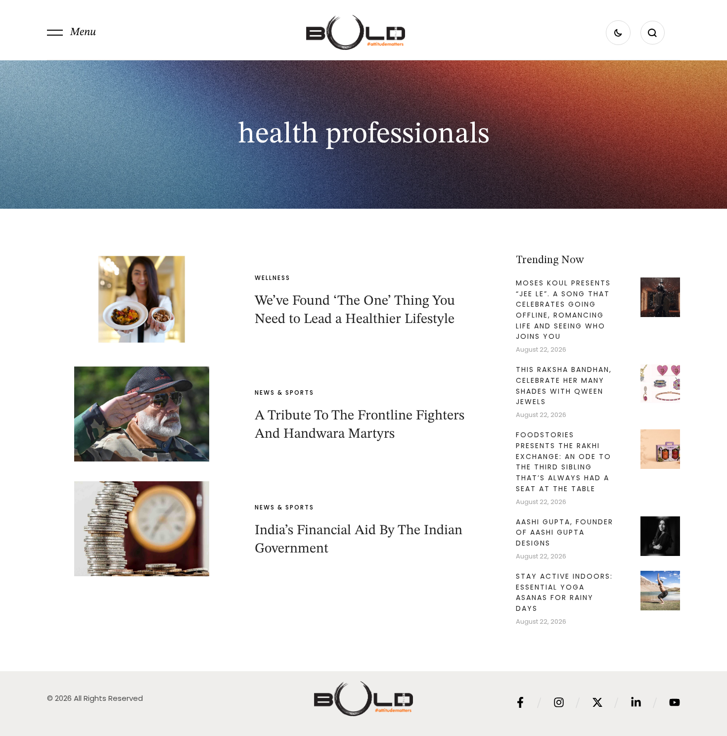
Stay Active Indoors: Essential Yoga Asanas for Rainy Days (564, 592)
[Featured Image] (141, 299)
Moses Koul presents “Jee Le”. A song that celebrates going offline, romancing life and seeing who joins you (563, 310)
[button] (71, 33)
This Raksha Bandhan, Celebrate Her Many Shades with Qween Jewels (564, 386)
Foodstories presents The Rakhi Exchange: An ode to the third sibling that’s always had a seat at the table (563, 462)
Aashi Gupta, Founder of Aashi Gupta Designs (564, 532)
